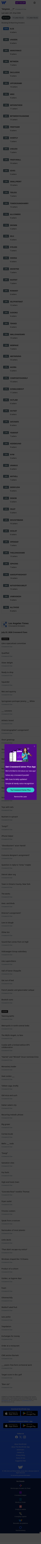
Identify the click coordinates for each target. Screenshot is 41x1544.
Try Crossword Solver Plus (20, 790)
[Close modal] (34, 746)
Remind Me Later (20, 797)
